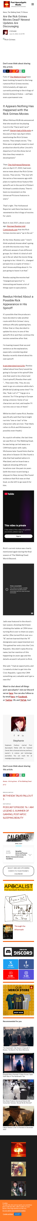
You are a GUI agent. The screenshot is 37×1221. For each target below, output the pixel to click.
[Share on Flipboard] (17, 71)
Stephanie (18, 740)
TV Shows (24, 12)
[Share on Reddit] (14, 71)
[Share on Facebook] (4, 71)
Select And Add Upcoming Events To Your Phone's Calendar (19, 871)
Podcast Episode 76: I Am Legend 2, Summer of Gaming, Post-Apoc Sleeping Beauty (18, 812)
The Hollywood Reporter (19, 164)
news (5, 781)
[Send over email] (23, 71)
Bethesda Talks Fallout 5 (18, 797)
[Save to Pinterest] (10, 71)
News (5, 12)
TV (5, 785)
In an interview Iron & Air (14, 365)
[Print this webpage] (20, 71)
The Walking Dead (14, 12)
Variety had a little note (20, 130)
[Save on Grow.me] (26, 71)
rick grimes (13, 781)
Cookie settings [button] (8, 1214)
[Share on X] (7, 71)
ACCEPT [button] (17, 1214)
